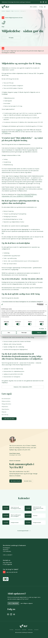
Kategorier (8, 11)
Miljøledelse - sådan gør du (20, 11)
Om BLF (11, 629)
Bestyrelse (17, 629)
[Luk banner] (46, 304)
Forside (3, 11)
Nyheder (24, 629)
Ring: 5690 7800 (7, 562)
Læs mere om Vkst (9, 418)
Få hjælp (11, 37)
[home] (6, 6)
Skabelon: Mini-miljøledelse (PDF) (23, 387)
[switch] (18, 324)
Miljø (12, 11)
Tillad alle (39, 332)
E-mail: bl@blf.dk (7, 564)
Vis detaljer (41, 328)
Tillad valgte (24, 332)
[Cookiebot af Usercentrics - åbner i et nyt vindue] (37, 304)
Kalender (30, 629)
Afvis (9, 332)
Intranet (36, 629)
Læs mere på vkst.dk (11, 572)
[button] (44, 6)
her (3, 233)
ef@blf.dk (5, 131)
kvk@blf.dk (19, 130)
